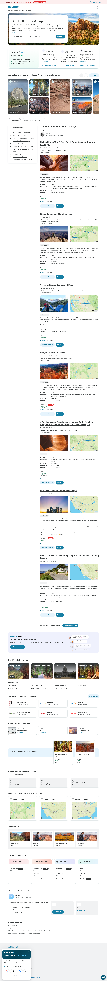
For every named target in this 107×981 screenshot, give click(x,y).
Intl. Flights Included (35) (61, 688)
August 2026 (13, 868)
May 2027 (82, 878)
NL (31, 968)
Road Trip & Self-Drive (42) (38, 688)
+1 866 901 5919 (97, 2)
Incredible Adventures (56, 331)
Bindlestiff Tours (54, 192)
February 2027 (60, 878)
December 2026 (60, 868)
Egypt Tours (11, 936)
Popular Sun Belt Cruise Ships (21, 141)
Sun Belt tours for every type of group (23, 146)
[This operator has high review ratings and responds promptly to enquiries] (58, 400)
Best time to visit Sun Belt (20, 157)
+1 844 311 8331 (81, 910)
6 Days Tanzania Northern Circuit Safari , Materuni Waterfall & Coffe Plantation (29, 931)
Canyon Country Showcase (87, 65)
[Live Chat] (103, 977)
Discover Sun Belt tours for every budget (24, 143)
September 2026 (37, 868)
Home (9, 10)
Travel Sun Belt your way (19, 135)
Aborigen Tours (54, 534)
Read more (15, 32)
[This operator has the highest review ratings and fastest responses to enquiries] (62, 192)
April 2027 (82, 873)
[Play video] (17, 96)
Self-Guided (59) (12, 688)
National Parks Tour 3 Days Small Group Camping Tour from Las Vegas (49, 65)
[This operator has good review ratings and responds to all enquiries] (64, 331)
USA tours (22, 10)
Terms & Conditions (35, 977)
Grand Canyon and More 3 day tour (69, 65)
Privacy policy (26, 975)
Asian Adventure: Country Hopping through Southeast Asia (24, 933)
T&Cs (21, 975)
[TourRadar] (13, 7)
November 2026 (37, 878)
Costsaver (53, 400)
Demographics (17, 154)
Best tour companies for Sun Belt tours (23, 138)
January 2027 (60, 873)
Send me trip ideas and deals (15, 966)
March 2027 (83, 868)
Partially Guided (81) (60, 685)
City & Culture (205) (36, 685)
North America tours (15, 10)
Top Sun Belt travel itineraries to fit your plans (23, 150)
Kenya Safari (11, 928)
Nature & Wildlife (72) (83, 685)
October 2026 (37, 873)
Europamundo (54, 601)
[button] (69, 201)
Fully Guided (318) (13, 685)
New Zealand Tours (13, 925)
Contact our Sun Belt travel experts (22, 159)
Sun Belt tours (28, 10)
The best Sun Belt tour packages (22, 132)
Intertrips (53, 467)
